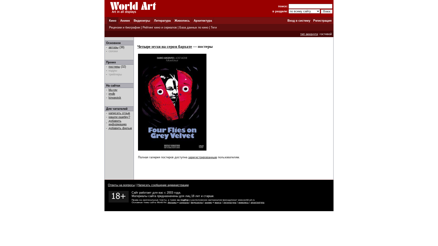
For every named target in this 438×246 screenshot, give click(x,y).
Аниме (125, 20)
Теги (214, 27)
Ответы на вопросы (121, 185)
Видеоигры (142, 20)
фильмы (172, 202)
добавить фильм (120, 128)
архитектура (257, 202)
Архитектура (203, 20)
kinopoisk (115, 97)
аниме (208, 202)
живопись (243, 202)
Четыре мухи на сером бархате (164, 46)
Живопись (182, 20)
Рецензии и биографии (124, 27)
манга (218, 202)
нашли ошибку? (119, 117)
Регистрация (322, 20)
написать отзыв (119, 113)
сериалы (184, 202)
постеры (114, 66)
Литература (162, 20)
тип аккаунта (309, 34)
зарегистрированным (202, 157)
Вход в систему (298, 20)
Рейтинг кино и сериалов (160, 27)
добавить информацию (118, 122)
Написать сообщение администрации (163, 185)
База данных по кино (193, 27)
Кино (112, 20)
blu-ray (113, 90)
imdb (112, 93)
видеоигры (197, 202)
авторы (113, 47)
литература (229, 202)
